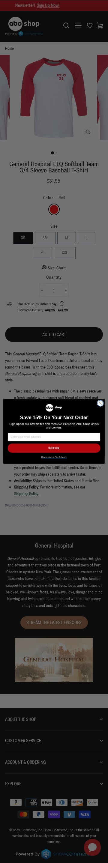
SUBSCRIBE (54, 448)
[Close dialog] (101, 403)
